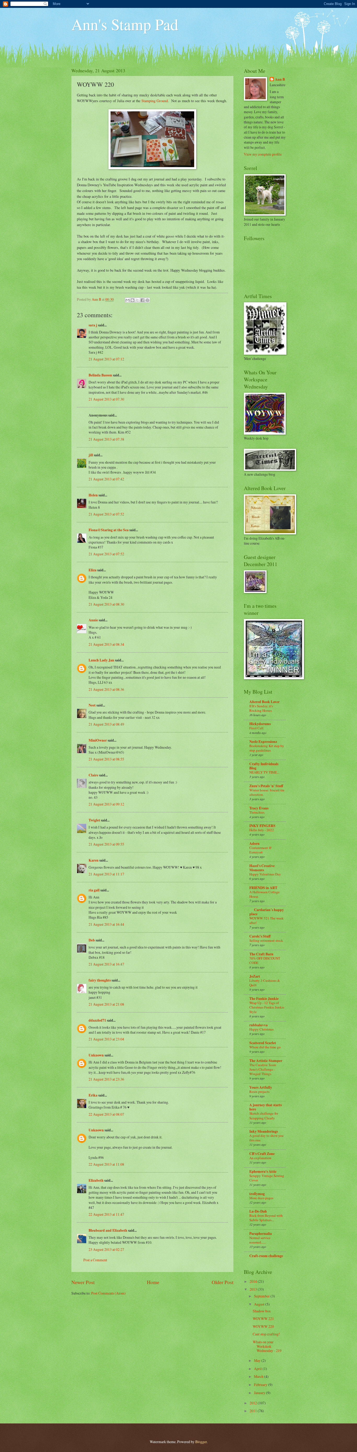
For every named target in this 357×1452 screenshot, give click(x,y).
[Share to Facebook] (142, 300)
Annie (93, 620)
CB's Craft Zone (262, 1153)
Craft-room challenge (266, 1255)
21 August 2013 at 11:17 (106, 874)
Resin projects (259, 1091)
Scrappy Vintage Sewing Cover (266, 1177)
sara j (93, 325)
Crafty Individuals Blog (263, 766)
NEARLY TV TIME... (264, 772)
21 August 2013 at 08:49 (106, 724)
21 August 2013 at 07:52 (106, 514)
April (258, 1368)
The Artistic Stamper (265, 1060)
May (257, 1360)
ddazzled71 (97, 1020)
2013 (254, 1289)
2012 (254, 1402)
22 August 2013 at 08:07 (106, 1114)
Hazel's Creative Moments (262, 868)
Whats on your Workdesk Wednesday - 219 (267, 1346)
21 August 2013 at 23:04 (106, 1039)
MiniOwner (98, 740)
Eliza (92, 570)
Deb (92, 940)
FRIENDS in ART (263, 887)
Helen (93, 495)
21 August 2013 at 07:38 (106, 439)
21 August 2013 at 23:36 (106, 1079)
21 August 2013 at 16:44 (106, 924)
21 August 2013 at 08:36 (106, 689)
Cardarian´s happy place (266, 912)
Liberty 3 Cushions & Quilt (264, 982)
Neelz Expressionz (263, 741)
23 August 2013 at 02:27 (106, 1249)
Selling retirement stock (266, 940)
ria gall (94, 890)
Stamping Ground (154, 100)
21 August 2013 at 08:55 (106, 759)
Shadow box (262, 1310)
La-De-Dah (258, 1211)
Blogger (201, 1441)
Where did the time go (265, 1047)
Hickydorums (260, 723)
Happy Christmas (261, 1029)
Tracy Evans (258, 808)
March (259, 1376)
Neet (92, 705)
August (259, 1304)
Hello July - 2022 (261, 830)
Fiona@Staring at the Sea (109, 530)
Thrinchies (256, 812)
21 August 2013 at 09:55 (106, 844)
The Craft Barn (261, 954)
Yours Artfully (260, 1087)
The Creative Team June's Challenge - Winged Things (262, 1069)
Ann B (280, 79)
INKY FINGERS (262, 825)
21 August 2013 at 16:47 (106, 964)
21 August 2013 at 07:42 (106, 478)
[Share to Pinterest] (147, 300)
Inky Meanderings (263, 1131)
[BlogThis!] (132, 300)
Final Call (256, 728)
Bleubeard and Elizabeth (108, 1230)
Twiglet (94, 820)
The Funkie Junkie (264, 998)
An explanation (260, 1157)
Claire (93, 775)
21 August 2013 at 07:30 (106, 399)
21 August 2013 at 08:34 (106, 644)
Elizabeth (96, 1180)
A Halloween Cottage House (264, 894)
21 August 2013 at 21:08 (106, 1004)
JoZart (254, 976)
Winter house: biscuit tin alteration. (266, 792)
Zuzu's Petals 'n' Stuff (266, 785)
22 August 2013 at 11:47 (106, 1214)
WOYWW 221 (263, 1318)
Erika (93, 1095)
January (260, 1392)
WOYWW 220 (263, 1326)
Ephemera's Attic (263, 1171)
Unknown (96, 1055)
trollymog (257, 1193)
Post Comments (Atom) (108, 1293)
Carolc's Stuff (259, 936)
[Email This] (127, 300)
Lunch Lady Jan (101, 660)
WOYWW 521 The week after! (266, 920)
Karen (94, 860)
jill (91, 455)
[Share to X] (137, 300)
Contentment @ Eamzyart (260, 849)
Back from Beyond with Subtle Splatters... (266, 1217)
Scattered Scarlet (262, 1042)
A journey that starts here (265, 1107)
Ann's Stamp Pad (124, 24)
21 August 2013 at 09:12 (106, 804)
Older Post (222, 1282)
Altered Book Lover (264, 701)
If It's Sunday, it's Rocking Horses (261, 708)
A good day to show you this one (266, 1137)
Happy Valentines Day (265, 874)
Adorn (254, 843)
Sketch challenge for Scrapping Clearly (263, 1115)
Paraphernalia (260, 1233)
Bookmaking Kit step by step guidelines (266, 748)
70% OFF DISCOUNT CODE (264, 960)
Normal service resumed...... (259, 1240)
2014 (254, 1281)
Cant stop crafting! (266, 1334)
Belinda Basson (100, 375)
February (261, 1384)
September (262, 1296)
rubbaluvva (258, 1025)
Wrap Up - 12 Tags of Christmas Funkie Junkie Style (266, 1007)
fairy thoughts (100, 980)
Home (153, 1282)
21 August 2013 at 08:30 (106, 604)
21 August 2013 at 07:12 (106, 359)
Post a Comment (95, 1259)
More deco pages (261, 1198)
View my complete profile (263, 154)
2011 (254, 1410)
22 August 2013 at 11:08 (106, 1164)
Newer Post (83, 1282)
